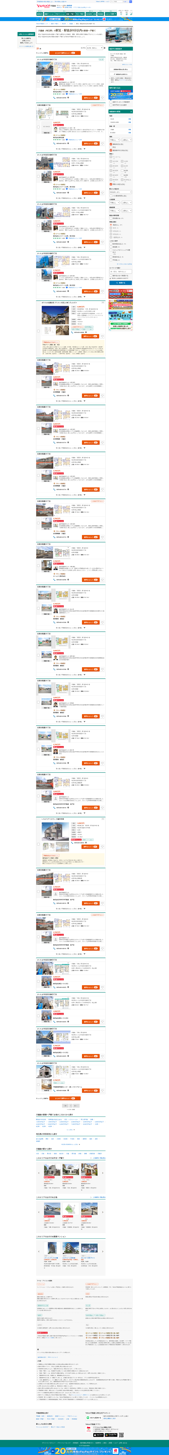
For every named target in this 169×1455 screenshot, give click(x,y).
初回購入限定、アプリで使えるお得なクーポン (77, 7)
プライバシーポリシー (49, 1443)
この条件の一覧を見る (99, 1158)
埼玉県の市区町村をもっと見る (69, 1144)
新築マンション (49, 14)
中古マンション (60, 14)
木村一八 (126, 1)
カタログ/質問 (110, 14)
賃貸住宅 (40, 14)
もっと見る (70, 1129)
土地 (94, 14)
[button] (39, 1166)
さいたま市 (39, 1139)
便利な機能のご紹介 (109, 1418)
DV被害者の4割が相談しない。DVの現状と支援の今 (52, 1)
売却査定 (100, 14)
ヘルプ (107, 1)
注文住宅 (89, 14)
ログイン (59, 7)
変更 (130, 119)
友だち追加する (95, 1417)
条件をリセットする (127, 64)
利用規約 (75, 1443)
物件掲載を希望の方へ (87, 1443)
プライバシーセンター (64, 1443)
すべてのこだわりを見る (124, 264)
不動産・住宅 (40, 1416)
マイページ (122, 80)
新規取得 (69, 5)
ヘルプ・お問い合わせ (120, 1443)
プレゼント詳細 (49, 1337)
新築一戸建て (70, 14)
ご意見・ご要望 (107, 1443)
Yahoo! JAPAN (100, 1)
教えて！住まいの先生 (58, 1427)
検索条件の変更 (114, 111)
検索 (130, 1)
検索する (122, 283)
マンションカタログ (42, 1427)
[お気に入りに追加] (102, 98)
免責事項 (98, 1443)
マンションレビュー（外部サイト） (80, 1395)
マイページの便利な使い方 (26, 46)
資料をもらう (90, 98)
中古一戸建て (80, 14)
